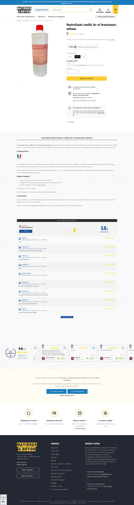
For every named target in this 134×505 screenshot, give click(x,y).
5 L (84, 57)
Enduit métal (55, 451)
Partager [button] (71, 122)
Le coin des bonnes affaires (60, 489)
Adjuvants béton (56, 476)
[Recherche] (90, 10)
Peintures (54, 457)
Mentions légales (72, 503)
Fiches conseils (27, 470)
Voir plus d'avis (67, 317)
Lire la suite (111, 39)
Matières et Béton (28, 501)
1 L (77, 57)
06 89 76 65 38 (43, 10)
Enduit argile (55, 454)
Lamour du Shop (47, 501)
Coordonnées (82, 503)
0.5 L (71, 57)
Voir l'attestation (25, 231)
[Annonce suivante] (117, 2)
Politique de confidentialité (78, 501)
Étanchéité (54, 467)
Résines (53, 460)
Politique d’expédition (109, 501)
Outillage (54, 483)
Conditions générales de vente (57, 503)
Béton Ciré (54, 448)
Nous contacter (27, 476)
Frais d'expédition (80, 65)
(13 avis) (81, 34)
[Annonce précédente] (17, 2)
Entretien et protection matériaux (61, 470)
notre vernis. (42, 185)
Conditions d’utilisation (94, 501)
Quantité (69, 68)
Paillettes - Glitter (56, 486)
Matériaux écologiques (58, 480)
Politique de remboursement (61, 501)
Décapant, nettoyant (57, 473)
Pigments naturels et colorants (61, 464)
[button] (26, 17)
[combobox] (72, 10)
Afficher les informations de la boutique (84, 100)
